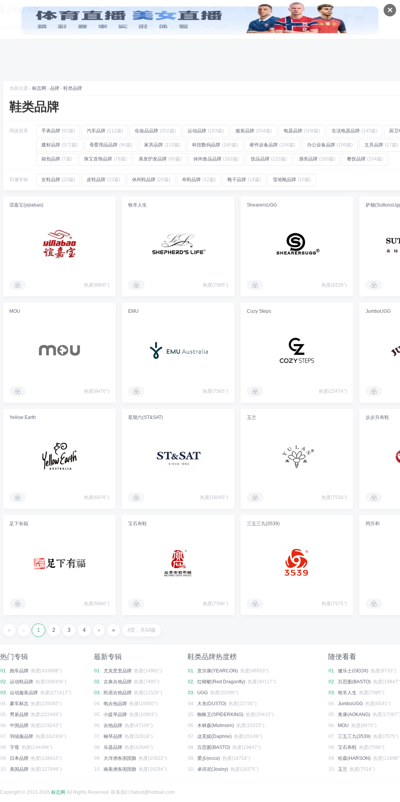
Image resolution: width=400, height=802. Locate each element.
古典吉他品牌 (118, 681)
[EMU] (178, 350)
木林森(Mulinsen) (215, 725)
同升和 (373, 523)
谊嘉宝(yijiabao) (26, 205)
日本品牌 (19, 758)
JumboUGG (378, 311)
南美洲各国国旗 (120, 769)
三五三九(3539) (263, 523)
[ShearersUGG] (297, 244)
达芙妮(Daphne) (214, 736)
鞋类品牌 (72, 88)
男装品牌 (19, 714)
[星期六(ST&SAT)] (178, 456)
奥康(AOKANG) (354, 714)
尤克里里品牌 (118, 671)
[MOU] (59, 350)
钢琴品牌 (113, 736)
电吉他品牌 (115, 703)
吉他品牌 (113, 725)
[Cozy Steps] (297, 350)
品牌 (54, 88)
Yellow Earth (22, 417)
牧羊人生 (137, 205)
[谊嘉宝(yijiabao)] (59, 244)
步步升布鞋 (377, 417)
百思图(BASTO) (213, 747)
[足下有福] (59, 562)
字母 (14, 747)
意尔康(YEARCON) (217, 671)
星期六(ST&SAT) (145, 417)
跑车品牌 (19, 671)
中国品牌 (19, 725)
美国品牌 (19, 769)
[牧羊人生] (178, 244)
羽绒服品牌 (21, 736)
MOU (14, 311)
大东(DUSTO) (211, 703)
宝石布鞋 (137, 523)
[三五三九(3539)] (297, 562)
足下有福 (18, 523)
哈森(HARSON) (354, 758)
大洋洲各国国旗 (120, 758)
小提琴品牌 (115, 714)
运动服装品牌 (24, 692)
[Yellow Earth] (59, 456)
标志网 (39, 88)
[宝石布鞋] (178, 562)
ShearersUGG (262, 205)
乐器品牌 (113, 747)
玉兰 (251, 417)
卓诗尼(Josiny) (212, 769)
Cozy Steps (259, 311)
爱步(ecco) (208, 758)
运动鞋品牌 (21, 681)
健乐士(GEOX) (353, 671)
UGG (202, 692)
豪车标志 (19, 703)
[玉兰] (297, 456)
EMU (133, 311)
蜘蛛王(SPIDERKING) (220, 714)
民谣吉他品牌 (118, 692)
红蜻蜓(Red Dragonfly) (221, 681)
